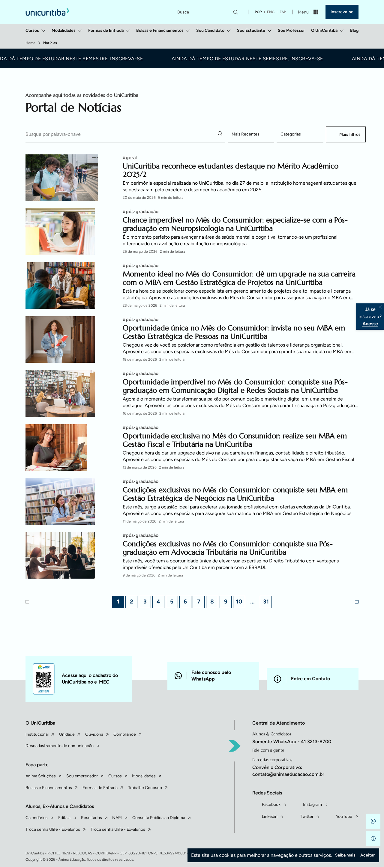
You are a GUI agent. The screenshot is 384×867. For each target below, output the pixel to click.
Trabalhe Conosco (145, 787)
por (258, 12)
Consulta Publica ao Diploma (158, 817)
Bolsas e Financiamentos (160, 30)
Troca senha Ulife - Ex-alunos (53, 829)
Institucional (37, 734)
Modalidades (64, 30)
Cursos (32, 30)
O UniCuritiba (324, 30)
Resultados (91, 817)
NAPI (117, 817)
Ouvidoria (94, 734)
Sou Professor (291, 30)
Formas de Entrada (106, 30)
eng (270, 12)
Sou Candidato (210, 30)
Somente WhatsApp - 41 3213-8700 (291, 741)
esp (283, 12)
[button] (373, 821)
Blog (354, 30)
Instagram (312, 804)
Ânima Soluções (41, 776)
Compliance (124, 734)
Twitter (307, 816)
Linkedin (270, 816)
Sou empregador (82, 776)
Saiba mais (345, 855)
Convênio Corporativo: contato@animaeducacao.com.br (288, 770)
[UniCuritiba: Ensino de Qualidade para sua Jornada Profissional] (47, 12)
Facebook (271, 804)
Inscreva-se (342, 11)
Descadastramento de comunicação (60, 745)
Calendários (37, 817)
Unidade (67, 734)
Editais (64, 817)
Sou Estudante (251, 30)
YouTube (344, 816)
